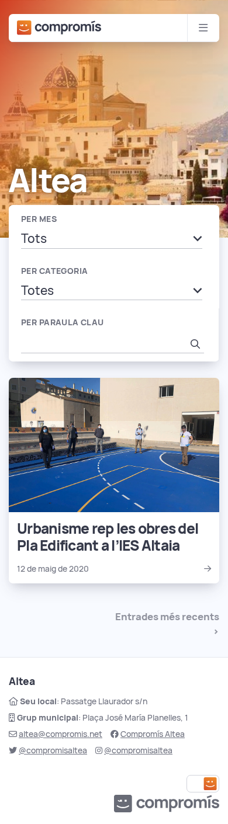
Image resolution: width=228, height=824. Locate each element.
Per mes (39, 219)
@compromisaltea (53, 750)
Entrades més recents (167, 616)
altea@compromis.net (60, 734)
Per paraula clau (62, 322)
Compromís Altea (152, 734)
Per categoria (54, 271)
